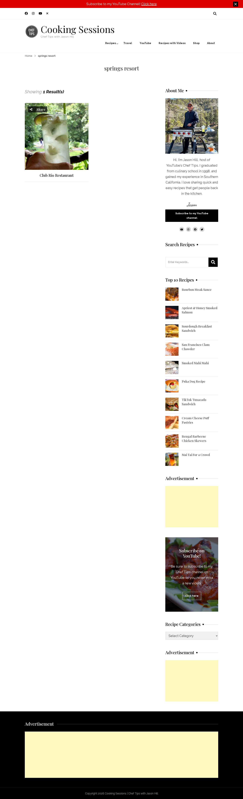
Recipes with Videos (172, 43)
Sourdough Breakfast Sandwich (197, 328)
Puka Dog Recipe (193, 381)
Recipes (110, 43)
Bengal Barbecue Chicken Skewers (194, 438)
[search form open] (215, 13)
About (211, 43)
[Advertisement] (191, 506)
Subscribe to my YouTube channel (191, 215)
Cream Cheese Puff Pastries (195, 420)
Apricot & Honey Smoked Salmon (199, 310)
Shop (196, 43)
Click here (149, 4)
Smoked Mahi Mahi (195, 363)
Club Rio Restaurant (57, 175)
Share (41, 109)
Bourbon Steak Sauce (197, 290)
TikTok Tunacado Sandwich (194, 402)
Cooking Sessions (78, 29)
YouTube (145, 43)
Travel (127, 43)
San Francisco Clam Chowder (196, 347)
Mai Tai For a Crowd (196, 455)
